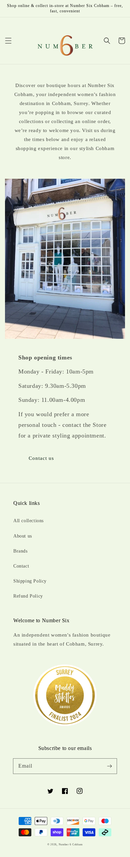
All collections (28, 520)
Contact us (41, 458)
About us (22, 536)
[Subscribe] (109, 766)
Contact (21, 566)
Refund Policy (28, 596)
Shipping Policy (30, 581)
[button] (8, 40)
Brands (20, 551)
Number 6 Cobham (71, 844)
